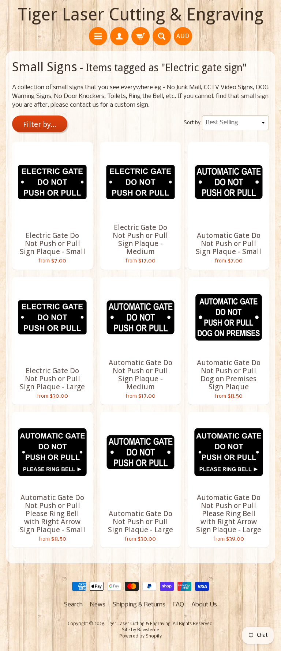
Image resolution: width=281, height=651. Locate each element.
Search (73, 604)
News (97, 604)
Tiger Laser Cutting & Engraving (140, 14)
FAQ (178, 604)
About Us (204, 604)
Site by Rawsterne (140, 630)
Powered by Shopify (140, 636)
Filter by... (39, 124)
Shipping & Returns (139, 604)
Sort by (192, 123)
